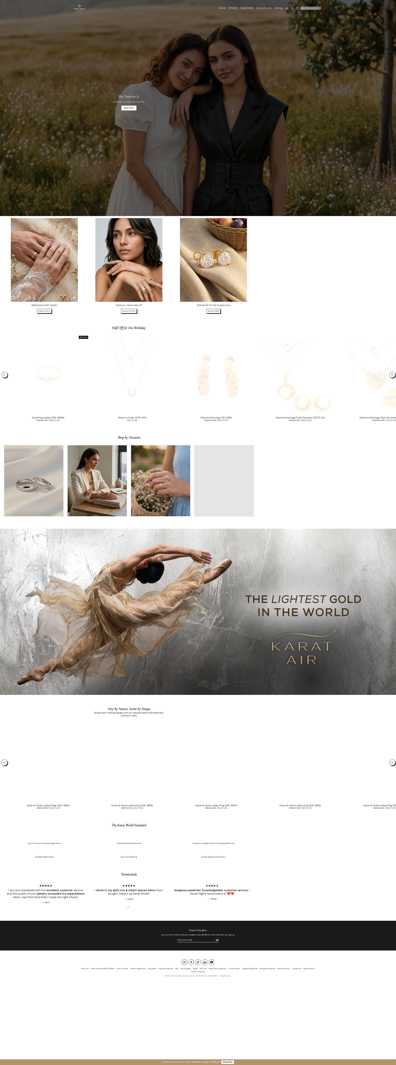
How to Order (122, 968)
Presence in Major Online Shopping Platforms (213, 843)
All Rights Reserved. (225, 976)
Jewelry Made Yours (138, 968)
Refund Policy (309, 968)
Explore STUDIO (129, 311)
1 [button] (128, 907)
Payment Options (166, 968)
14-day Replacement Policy (213, 857)
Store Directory (283, 968)
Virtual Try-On (264, 8)
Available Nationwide (44, 857)
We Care (203, 968)
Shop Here (129, 108)
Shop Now (227, 1062)
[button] (311, 8)
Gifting (278, 8)
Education (152, 968)
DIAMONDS (246, 8)
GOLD (222, 8)
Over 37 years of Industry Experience (44, 843)
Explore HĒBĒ (213, 311)
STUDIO (233, 8)
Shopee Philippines (267, 968)
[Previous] (4, 375)
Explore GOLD (44, 311)
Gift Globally (185, 968)
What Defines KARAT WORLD (103, 968)
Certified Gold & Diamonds (129, 843)
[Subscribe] (217, 940)
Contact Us (296, 968)
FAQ (176, 968)
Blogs (195, 968)
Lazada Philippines (250, 968)
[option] (45, 893)
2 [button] (130, 907)
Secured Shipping (129, 857)
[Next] (392, 375)
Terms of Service (198, 972)
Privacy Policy (234, 968)
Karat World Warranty (218, 968)
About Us (85, 968)
